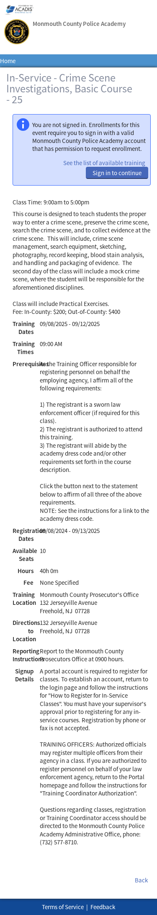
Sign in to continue (117, 173)
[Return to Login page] (16, 32)
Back (141, 880)
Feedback (102, 907)
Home (7, 61)
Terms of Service (63, 907)
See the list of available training (104, 163)
